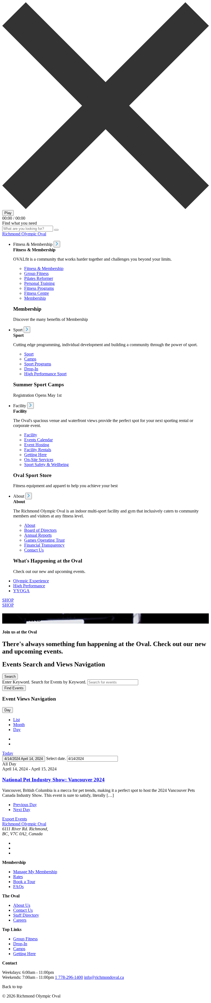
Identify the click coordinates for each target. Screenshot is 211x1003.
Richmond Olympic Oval (24, 234)
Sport (29, 354)
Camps (30, 359)
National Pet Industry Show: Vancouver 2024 (53, 779)
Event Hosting (36, 444)
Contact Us (34, 550)
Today (7, 753)
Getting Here (35, 454)
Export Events (14, 819)
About (29, 525)
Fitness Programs (39, 288)
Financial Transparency (44, 545)
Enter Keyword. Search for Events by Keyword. (44, 682)
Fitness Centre (36, 293)
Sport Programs (37, 364)
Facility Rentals (37, 449)
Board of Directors (40, 530)
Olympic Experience (31, 580)
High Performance (29, 585)
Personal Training (39, 283)
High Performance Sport (45, 373)
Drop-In (31, 369)
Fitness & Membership (43, 268)
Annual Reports (38, 535)
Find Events (14, 688)
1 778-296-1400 (69, 977)
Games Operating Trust (44, 540)
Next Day (21, 809)
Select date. (56, 758)
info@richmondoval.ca (104, 977)
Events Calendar (38, 439)
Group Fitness (36, 273)
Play (8, 213)
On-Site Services (38, 459)
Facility (30, 434)
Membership (35, 298)
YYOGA (21, 590)
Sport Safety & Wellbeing (46, 464)
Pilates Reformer (38, 278)
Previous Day (25, 804)
